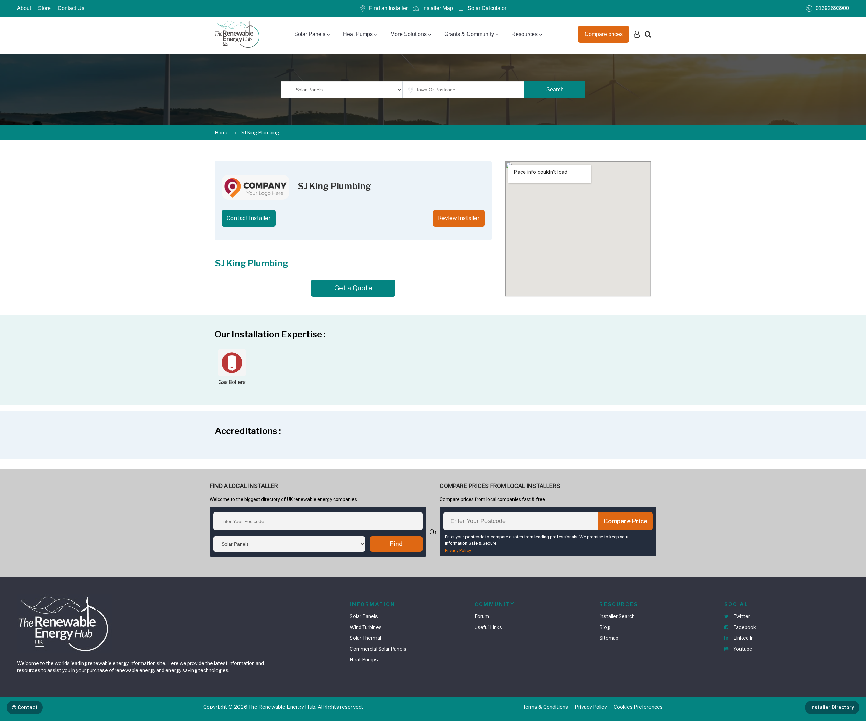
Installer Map (437, 8)
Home (222, 132)
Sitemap (608, 638)
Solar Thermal (365, 638)
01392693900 (832, 8)
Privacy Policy (458, 550)
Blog (604, 627)
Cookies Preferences (638, 707)
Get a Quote (353, 288)
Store (44, 8)
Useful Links (488, 627)
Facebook (744, 627)
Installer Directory (832, 707)
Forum (482, 616)
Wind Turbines (366, 627)
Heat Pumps (358, 34)
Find (396, 543)
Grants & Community (469, 34)
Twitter (741, 616)
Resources (524, 34)
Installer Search (617, 616)
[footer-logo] (64, 623)
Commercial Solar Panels (378, 649)
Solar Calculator (487, 8)
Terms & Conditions (545, 707)
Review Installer (459, 218)
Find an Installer (388, 8)
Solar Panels (309, 34)
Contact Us (71, 8)
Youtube (742, 649)
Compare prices (604, 34)
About (24, 8)
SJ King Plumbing (260, 132)
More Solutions (408, 34)
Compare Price (625, 521)
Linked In (743, 638)
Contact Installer (249, 218)
